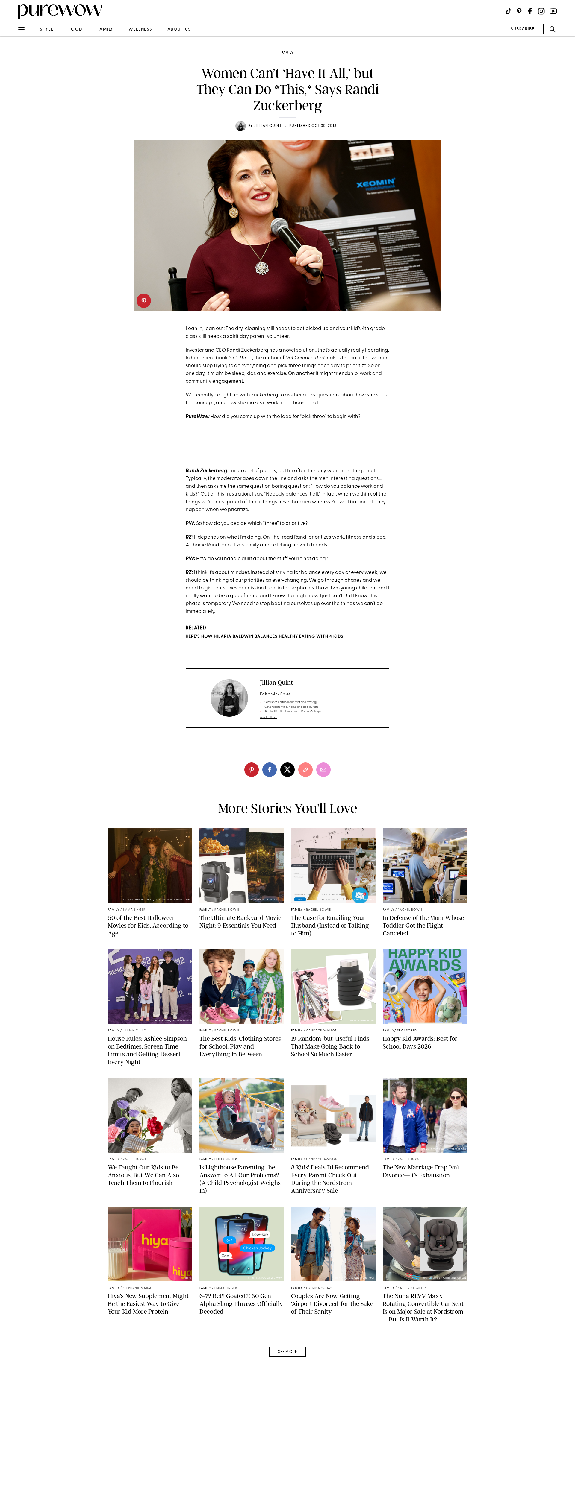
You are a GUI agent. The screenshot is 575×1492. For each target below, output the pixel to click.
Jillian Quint (268, 126)
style (47, 29)
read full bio (269, 717)
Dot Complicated (305, 358)
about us (179, 29)
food (75, 29)
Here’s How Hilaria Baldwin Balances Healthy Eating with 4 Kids (265, 636)
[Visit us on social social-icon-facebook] (530, 11)
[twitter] (11, 110)
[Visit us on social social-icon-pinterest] (519, 11)
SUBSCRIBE (522, 29)
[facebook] (11, 94)
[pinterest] (144, 301)
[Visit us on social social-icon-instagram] (541, 11)
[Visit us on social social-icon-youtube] (553, 11)
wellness (140, 29)
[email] (11, 142)
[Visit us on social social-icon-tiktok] (508, 11)
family (105, 29)
